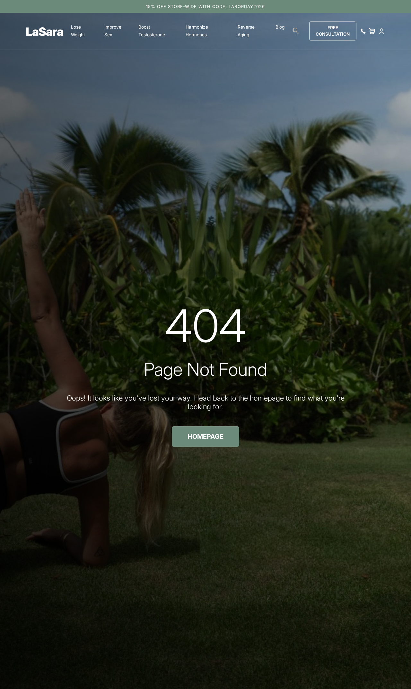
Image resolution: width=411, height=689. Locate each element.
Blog (279, 27)
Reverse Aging (246, 30)
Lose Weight (78, 30)
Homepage (205, 436)
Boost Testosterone (151, 30)
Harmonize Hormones (197, 30)
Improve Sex (112, 30)
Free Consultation (333, 31)
